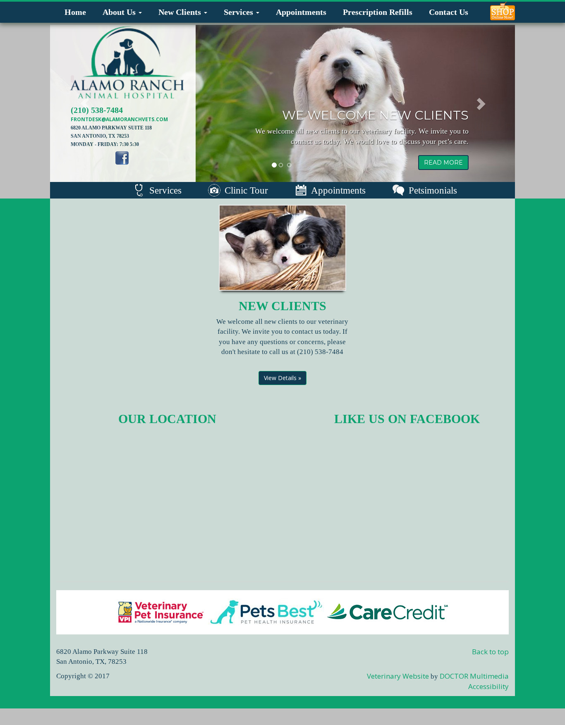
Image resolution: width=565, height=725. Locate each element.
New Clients (180, 12)
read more (443, 162)
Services (239, 12)
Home (75, 12)
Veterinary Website (398, 676)
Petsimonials (433, 190)
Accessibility (488, 686)
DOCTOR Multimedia (474, 676)
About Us (120, 12)
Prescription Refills (377, 12)
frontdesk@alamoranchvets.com (119, 119)
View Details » (282, 378)
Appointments (301, 12)
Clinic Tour (246, 190)
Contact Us (448, 12)
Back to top (490, 651)
